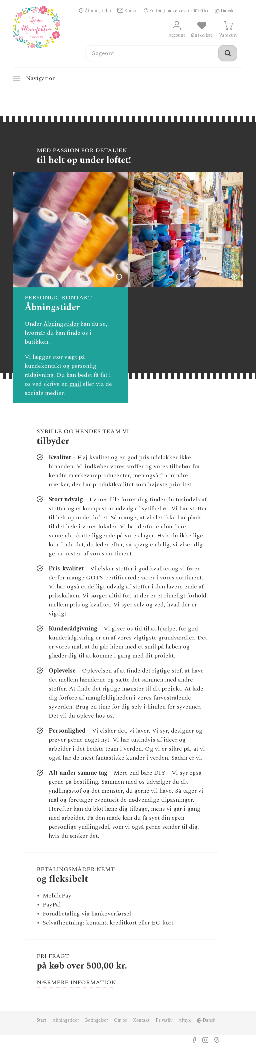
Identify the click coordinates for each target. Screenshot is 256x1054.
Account (176, 35)
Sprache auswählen (217, 11)
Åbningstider (97, 11)
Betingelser (96, 1020)
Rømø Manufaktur (36, 27)
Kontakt (141, 1020)
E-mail (130, 11)
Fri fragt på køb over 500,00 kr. (178, 11)
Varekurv (228, 35)
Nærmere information (76, 982)
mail (75, 383)
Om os (120, 1020)
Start (41, 1020)
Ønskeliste (202, 35)
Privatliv (164, 1020)
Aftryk (184, 1020)
